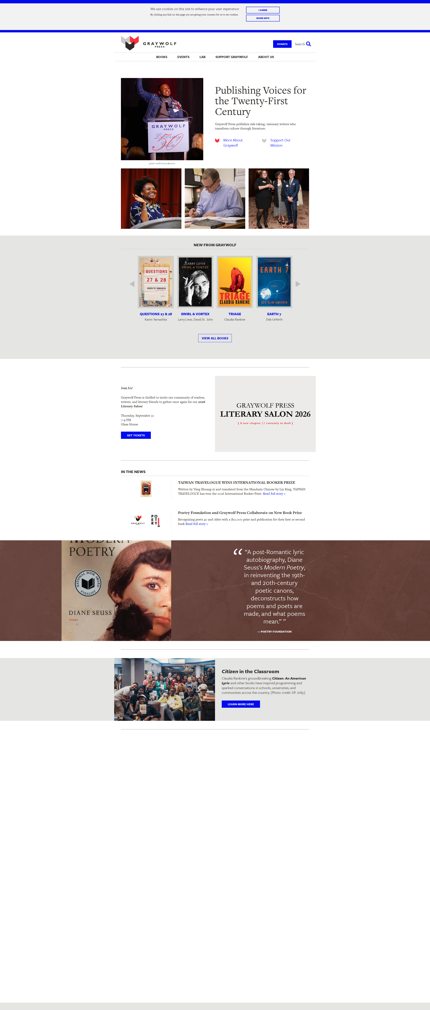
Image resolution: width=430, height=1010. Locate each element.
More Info (262, 18)
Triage (235, 313)
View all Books (215, 338)
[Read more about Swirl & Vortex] (195, 282)
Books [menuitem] (161, 57)
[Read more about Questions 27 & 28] (155, 282)
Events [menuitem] (183, 57)
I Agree (263, 10)
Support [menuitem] (232, 57)
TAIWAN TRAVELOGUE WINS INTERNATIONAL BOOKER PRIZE (236, 482)
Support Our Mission (280, 142)
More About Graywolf (233, 142)
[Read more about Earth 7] (274, 282)
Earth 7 (274, 313)
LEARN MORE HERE (241, 704)
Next (296, 284)
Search (300, 43)
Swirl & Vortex (195, 313)
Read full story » (274, 493)
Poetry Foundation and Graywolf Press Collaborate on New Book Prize (240, 512)
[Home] (149, 43)
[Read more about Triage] (234, 282)
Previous (134, 284)
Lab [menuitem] (202, 57)
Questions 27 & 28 (156, 313)
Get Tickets (136, 435)
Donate (282, 44)
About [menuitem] (266, 57)
